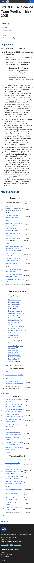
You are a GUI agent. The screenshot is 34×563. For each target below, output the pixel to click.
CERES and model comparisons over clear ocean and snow (14, 482)
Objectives (4, 27)
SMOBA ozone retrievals (12, 494)
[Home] (8, 2)
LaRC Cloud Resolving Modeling (14, 375)
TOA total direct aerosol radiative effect (12, 425)
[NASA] (3, 2)
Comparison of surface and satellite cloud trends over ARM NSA (14, 471)
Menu (31, 1)
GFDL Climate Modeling (12, 372)
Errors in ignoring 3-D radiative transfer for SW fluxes (14, 477)
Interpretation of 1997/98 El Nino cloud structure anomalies (14, 410)
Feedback (3, 560)
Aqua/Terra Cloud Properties (10, 229)
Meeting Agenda (6, 31)
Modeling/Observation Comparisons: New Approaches (14, 382)
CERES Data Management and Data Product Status (14, 498)
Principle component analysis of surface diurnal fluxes (14, 420)
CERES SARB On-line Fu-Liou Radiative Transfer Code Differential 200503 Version (13, 248)
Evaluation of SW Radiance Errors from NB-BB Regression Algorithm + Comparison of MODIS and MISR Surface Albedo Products (16, 324)
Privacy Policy (5, 545)
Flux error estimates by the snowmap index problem (16, 313)
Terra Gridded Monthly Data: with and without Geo (13, 259)
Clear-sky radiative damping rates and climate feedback (13, 405)
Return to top (4, 522)
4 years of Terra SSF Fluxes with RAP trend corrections (14, 224)
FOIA (11, 545)
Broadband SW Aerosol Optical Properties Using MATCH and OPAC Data (14, 355)
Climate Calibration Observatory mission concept (14, 448)
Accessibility (17, 545)
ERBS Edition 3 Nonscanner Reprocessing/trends (13, 270)
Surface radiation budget (12, 460)
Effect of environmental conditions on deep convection (14, 415)
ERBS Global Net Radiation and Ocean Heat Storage (14, 275)
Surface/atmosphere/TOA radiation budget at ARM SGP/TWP (12, 464)
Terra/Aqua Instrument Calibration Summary (12, 216)
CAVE (10, 362)
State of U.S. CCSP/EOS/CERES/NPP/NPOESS (14, 207)
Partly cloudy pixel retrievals (13, 489)
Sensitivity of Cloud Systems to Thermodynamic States (14, 443)
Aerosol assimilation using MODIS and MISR (12, 433)
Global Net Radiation (11, 263)
